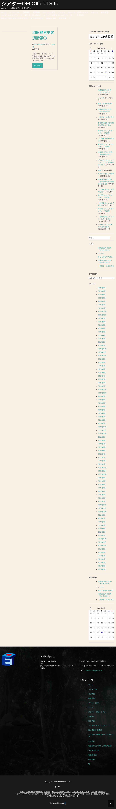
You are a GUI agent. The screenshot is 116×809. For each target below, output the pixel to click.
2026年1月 (102, 308)
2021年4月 (102, 491)
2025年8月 (102, 322)
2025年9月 (102, 318)
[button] (70, 18)
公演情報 (26, 12)
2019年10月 (102, 545)
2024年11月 (102, 352)
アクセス (61, 12)
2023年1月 (102, 423)
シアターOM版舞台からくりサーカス (59, 15)
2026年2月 (102, 305)
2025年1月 (102, 345)
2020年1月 (102, 535)
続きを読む (37, 65)
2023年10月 (102, 393)
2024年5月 (102, 372)
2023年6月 (102, 406)
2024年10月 (102, 356)
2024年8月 (102, 362)
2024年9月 (102, 359)
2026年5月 (102, 298)
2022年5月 (102, 450)
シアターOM (14, 12)
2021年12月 (102, 467)
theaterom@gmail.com (94, 670)
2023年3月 (102, 417)
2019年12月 (102, 539)
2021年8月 (102, 478)
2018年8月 (102, 569)
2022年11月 (102, 430)
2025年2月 (102, 342)
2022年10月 (102, 434)
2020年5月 (102, 525)
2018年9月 (102, 566)
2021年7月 (102, 481)
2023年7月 (102, 403)
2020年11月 (102, 508)
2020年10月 (102, 512)
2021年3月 (102, 495)
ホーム (4, 12)
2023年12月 (102, 389)
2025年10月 (102, 315)
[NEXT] (111, 48)
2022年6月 (102, 447)
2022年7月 (102, 444)
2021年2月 (102, 498)
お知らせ (94, 12)
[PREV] (91, 48)
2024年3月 (102, 379)
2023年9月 (102, 396)
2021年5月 (102, 488)
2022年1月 (102, 464)
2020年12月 (102, 505)
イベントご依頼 (49, 12)
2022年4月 (102, 454)
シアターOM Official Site (29, 4)
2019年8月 (102, 552)
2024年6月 (102, 369)
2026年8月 (102, 288)
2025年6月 (102, 328)
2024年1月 (102, 386)
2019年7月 (102, 556)
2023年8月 (102, 400)
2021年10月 (102, 474)
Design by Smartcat (57, 803)
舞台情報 (104, 12)
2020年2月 (102, 532)
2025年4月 (102, 335)
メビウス (101, 98)
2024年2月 (102, 383)
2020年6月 (102, 522)
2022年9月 (102, 437)
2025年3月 (102, 339)
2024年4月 (102, 376)
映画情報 (36, 12)
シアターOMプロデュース (11, 15)
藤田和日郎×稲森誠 (33, 15)
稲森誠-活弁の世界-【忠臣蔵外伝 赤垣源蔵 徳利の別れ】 (106, 181)
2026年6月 (102, 294)
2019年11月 (102, 542)
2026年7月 (102, 291)
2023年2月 (102, 420)
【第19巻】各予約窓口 (106, 117)
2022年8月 (102, 440)
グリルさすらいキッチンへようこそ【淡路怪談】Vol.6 (106, 162)
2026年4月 (102, 301)
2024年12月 (102, 349)
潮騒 (99, 170)
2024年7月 (102, 366)
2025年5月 (102, 332)
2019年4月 (102, 559)
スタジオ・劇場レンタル (78, 12)
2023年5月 (102, 410)
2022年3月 (102, 457)
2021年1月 (102, 501)
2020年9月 (102, 515)
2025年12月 (102, 311)
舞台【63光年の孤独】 (106, 103)
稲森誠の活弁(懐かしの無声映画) (14, 18)
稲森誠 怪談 (51, 18)
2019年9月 (102, 549)
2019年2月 (102, 562)
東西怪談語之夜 (37, 18)
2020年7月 (102, 518)
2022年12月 (102, 427)
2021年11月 (102, 471)
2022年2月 (102, 461)
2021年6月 (102, 484)
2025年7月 (102, 325)
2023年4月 (102, 413)
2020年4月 (102, 528)
